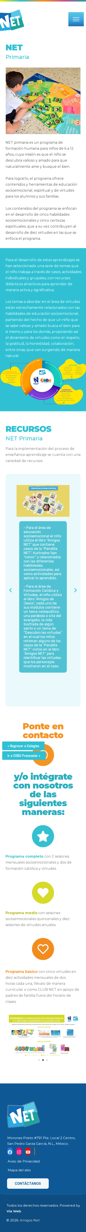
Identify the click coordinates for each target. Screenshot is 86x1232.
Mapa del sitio (19, 1170)
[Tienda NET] (34, 1152)
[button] (10, 590)
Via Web (14, 1211)
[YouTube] (28, 1152)
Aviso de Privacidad (24, 1161)
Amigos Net (30, 1220)
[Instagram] (19, 1152)
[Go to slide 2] (43, 1060)
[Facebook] (10, 1152)
